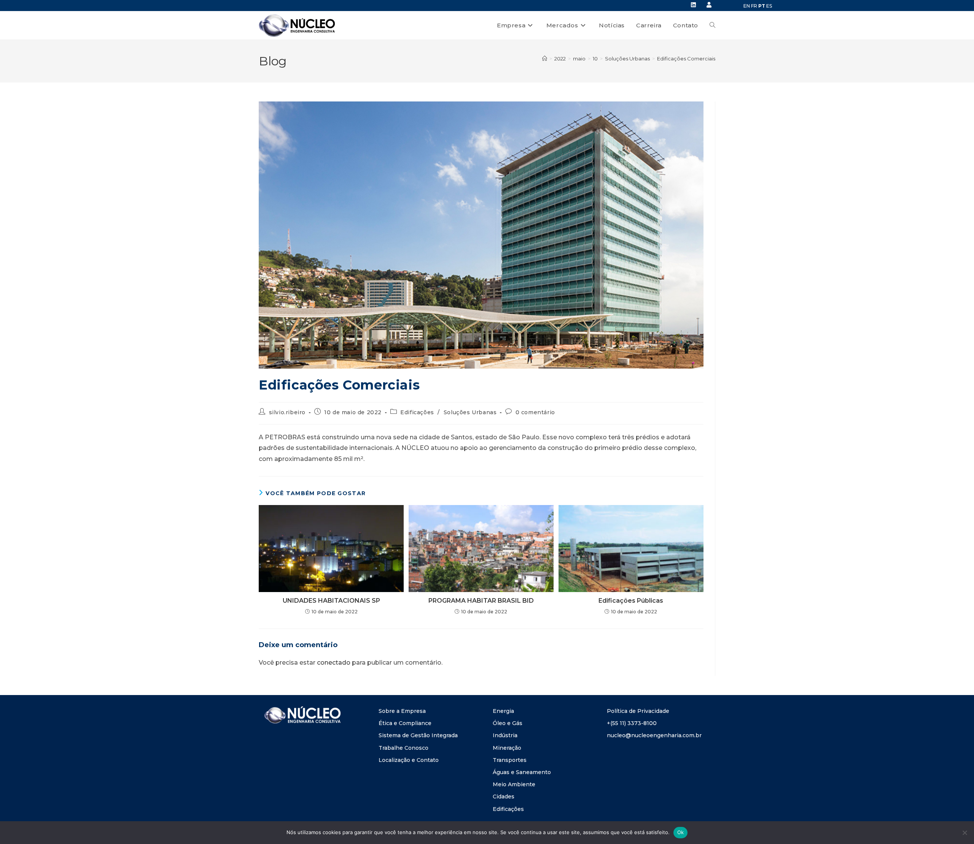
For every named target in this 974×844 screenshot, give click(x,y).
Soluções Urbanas (470, 412)
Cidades (503, 796)
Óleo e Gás (507, 723)
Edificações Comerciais (686, 58)
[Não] (964, 832)
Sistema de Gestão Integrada (418, 735)
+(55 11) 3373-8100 (632, 723)
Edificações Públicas (630, 600)
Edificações (417, 412)
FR (754, 6)
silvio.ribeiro (287, 412)
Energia (503, 711)
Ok (680, 832)
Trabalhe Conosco (403, 747)
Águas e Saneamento (522, 772)
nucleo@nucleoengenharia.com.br (654, 735)
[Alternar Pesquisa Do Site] (712, 25)
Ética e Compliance (405, 723)
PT (761, 6)
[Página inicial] (544, 58)
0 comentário (535, 412)
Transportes (510, 760)
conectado (333, 662)
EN (746, 6)
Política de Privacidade (638, 711)
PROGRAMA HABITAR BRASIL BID (481, 600)
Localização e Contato (409, 760)
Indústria (505, 735)
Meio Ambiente (514, 784)
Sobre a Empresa (402, 711)
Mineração (507, 747)
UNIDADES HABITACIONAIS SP (331, 600)
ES (769, 6)
